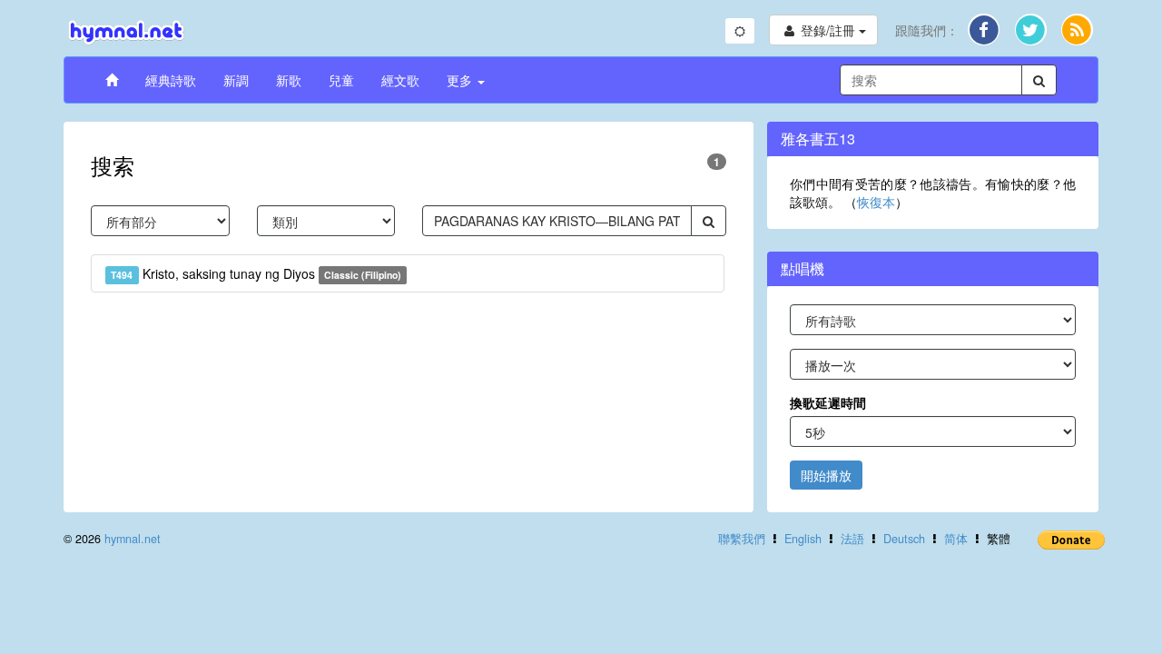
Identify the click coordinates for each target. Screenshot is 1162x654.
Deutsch (904, 538)
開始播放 (826, 475)
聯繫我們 (741, 538)
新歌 (288, 80)
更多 (461, 80)
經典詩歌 (170, 80)
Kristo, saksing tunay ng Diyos (256, 273)
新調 (236, 80)
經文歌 (400, 80)
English (803, 538)
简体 (956, 538)
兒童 (341, 80)
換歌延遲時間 (828, 402)
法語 (852, 538)
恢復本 (876, 202)
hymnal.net (132, 538)
